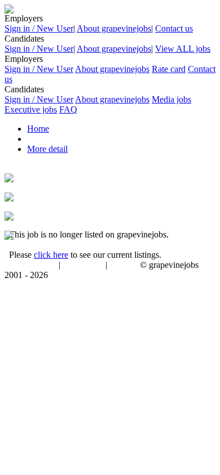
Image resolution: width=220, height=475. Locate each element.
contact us (125, 265)
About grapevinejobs (114, 28)
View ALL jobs (182, 48)
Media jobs (171, 99)
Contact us (174, 28)
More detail (47, 149)
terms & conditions (29, 265)
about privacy (83, 265)
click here (51, 254)
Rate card (169, 69)
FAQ (68, 109)
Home (38, 128)
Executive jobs (31, 109)
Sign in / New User (39, 28)
